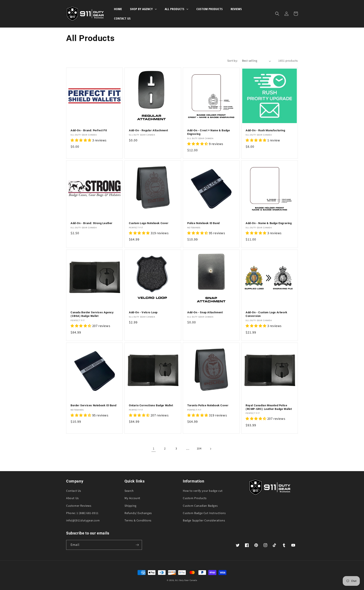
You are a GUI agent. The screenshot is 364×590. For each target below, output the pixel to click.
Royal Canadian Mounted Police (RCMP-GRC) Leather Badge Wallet (269, 407)
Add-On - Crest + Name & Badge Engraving (208, 132)
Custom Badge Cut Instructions (204, 513)
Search (129, 491)
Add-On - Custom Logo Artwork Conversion (266, 314)
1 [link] (154, 448)
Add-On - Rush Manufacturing (265, 130)
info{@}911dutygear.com (83, 520)
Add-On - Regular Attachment (148, 130)
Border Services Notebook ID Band (93, 405)
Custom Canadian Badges (200, 506)
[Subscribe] (137, 545)
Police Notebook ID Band (203, 223)
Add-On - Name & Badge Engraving (269, 223)
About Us (72, 498)
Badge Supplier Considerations (204, 520)
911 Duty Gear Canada (186, 580)
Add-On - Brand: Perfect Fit (89, 130)
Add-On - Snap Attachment (205, 312)
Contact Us (73, 491)
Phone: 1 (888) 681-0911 (82, 513)
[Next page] (210, 448)
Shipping (130, 506)
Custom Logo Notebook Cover (149, 223)
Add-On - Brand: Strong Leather (91, 223)
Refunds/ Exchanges (138, 513)
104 (199, 448)
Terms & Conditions (137, 520)
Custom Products (195, 498)
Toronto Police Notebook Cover (207, 405)
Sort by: (232, 61)
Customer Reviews (78, 506)
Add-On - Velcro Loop (143, 312)
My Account (132, 498)
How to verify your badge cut (203, 491)
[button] (277, 13)
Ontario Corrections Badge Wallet (151, 405)
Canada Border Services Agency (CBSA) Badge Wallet (92, 314)
